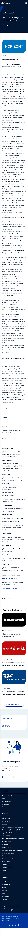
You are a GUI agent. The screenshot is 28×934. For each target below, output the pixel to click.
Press (4, 807)
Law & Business (6, 847)
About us (4, 882)
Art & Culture (6, 835)
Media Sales (5, 890)
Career (4, 887)
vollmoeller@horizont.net (9, 588)
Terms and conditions (11, 916)
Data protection (5, 918)
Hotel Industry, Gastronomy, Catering (12, 827)
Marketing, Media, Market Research (12, 850)
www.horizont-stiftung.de (9, 578)
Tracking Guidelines (15, 918)
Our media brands (7, 795)
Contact (4, 899)
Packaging (5, 856)
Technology (5, 864)
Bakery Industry (6, 818)
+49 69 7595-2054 (6, 725)
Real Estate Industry (8, 859)
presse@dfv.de (6, 726)
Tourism (4, 870)
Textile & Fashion (7, 867)
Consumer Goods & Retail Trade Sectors (13, 838)
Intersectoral (6, 844)
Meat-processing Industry (9, 853)
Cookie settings (5, 920)
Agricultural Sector (7, 833)
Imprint (4, 916)
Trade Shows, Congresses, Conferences (13, 830)
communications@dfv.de (8, 910)
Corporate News (6, 841)
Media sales (5, 804)
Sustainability (6, 861)
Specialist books (6, 801)
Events (4, 798)
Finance (4, 824)
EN (22, 3)
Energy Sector (6, 821)
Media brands (6, 884)
